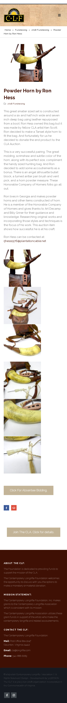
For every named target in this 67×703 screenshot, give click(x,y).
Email (14, 507)
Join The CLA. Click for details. (33, 532)
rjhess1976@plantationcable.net (25, 241)
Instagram (14, 695)
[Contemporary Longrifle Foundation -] (14, 15)
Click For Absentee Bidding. (28, 490)
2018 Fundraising (40, 30)
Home (8, 30)
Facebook (6, 507)
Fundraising (21, 30)
